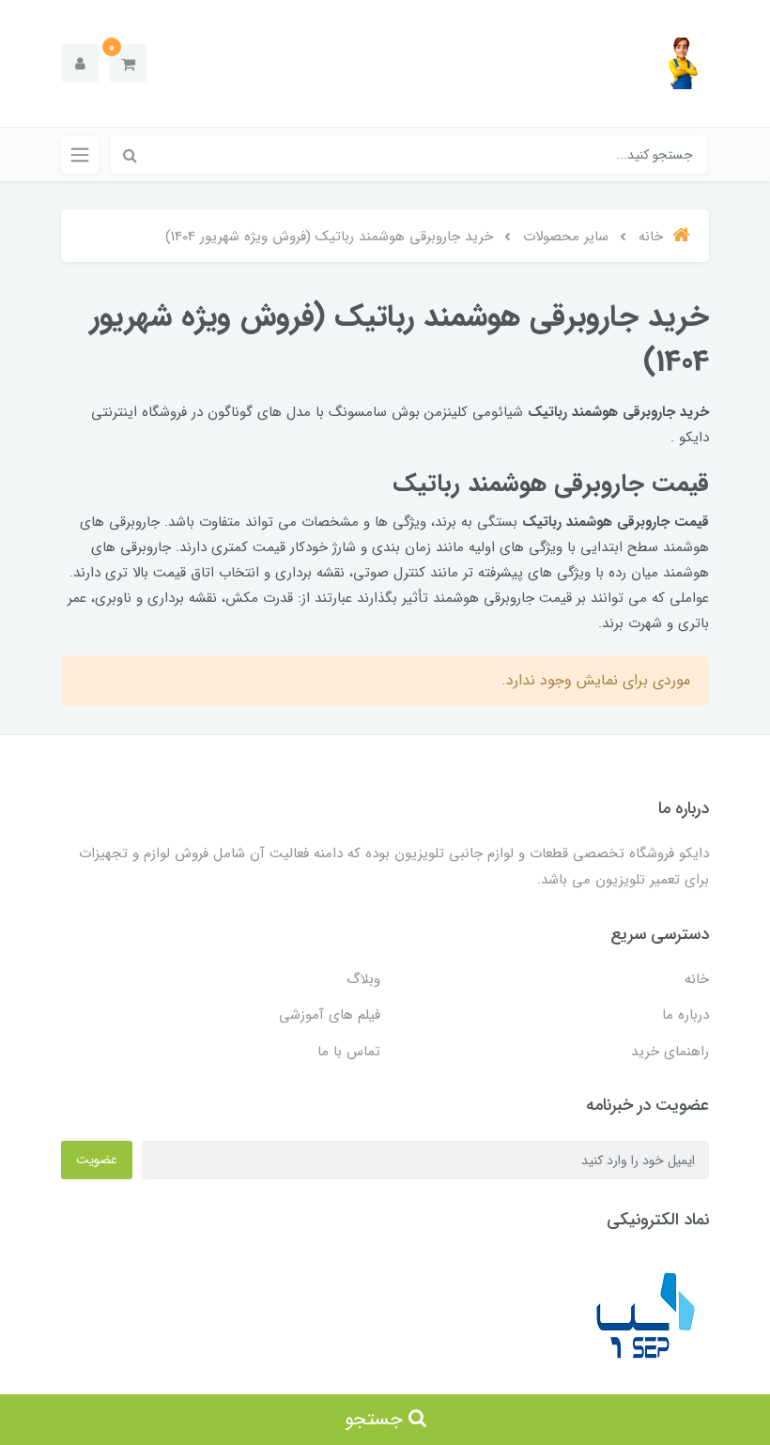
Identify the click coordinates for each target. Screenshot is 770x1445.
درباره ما (685, 1015)
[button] (128, 63)
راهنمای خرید (670, 1051)
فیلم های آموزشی (329, 1015)
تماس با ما (348, 1051)
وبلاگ (363, 979)
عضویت (96, 1159)
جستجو (376, 1419)
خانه (697, 979)
